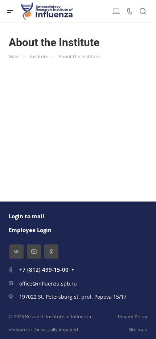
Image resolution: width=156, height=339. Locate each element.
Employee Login (30, 230)
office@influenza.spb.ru (48, 283)
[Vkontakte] (16, 251)
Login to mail (26, 216)
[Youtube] (34, 251)
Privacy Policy (132, 316)
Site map (137, 329)
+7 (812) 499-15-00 (44, 269)
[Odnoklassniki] (51, 251)
